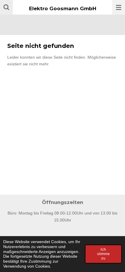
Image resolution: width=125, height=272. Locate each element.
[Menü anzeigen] (118, 7)
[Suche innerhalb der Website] (6, 7)
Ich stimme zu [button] (103, 253)
